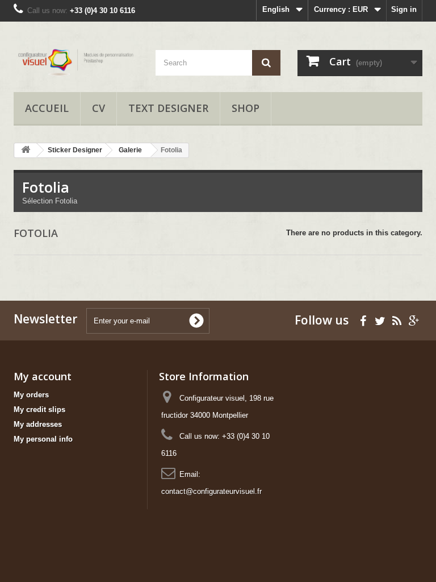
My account (43, 376)
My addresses (38, 424)
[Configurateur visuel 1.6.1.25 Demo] (76, 61)
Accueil (47, 108)
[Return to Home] (25, 150)
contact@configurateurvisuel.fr (211, 491)
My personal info (43, 439)
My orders (31, 394)
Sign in (404, 9)
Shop (245, 108)
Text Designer (168, 108)
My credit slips (39, 409)
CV (98, 108)
